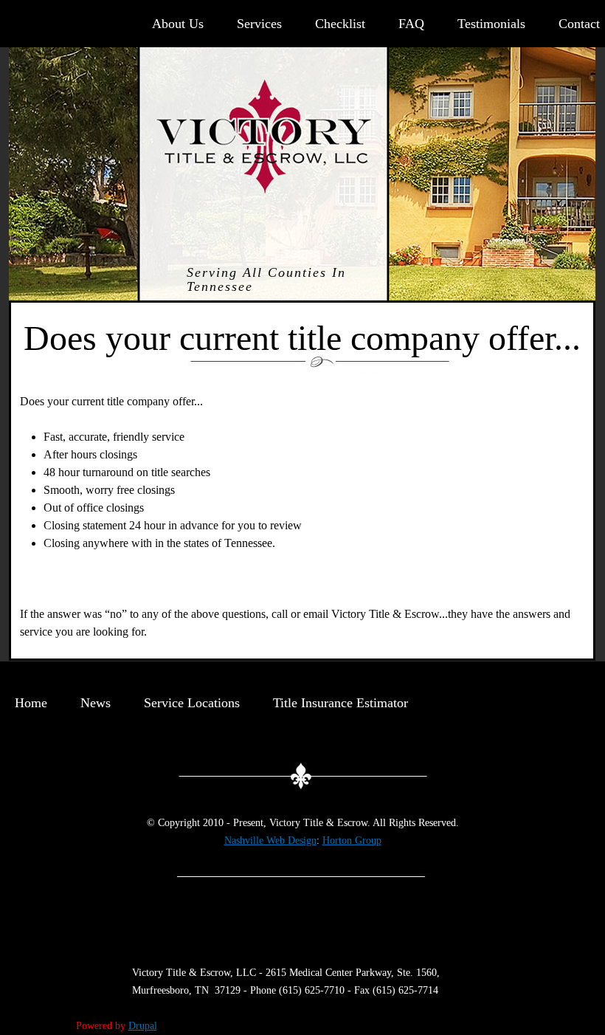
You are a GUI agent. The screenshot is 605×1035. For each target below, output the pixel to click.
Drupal (142, 1025)
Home (31, 702)
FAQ (411, 23)
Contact (579, 23)
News (95, 702)
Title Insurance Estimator (340, 702)
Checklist (340, 23)
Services (259, 23)
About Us (178, 23)
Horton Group (351, 840)
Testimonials (491, 23)
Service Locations (192, 702)
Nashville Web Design (270, 840)
